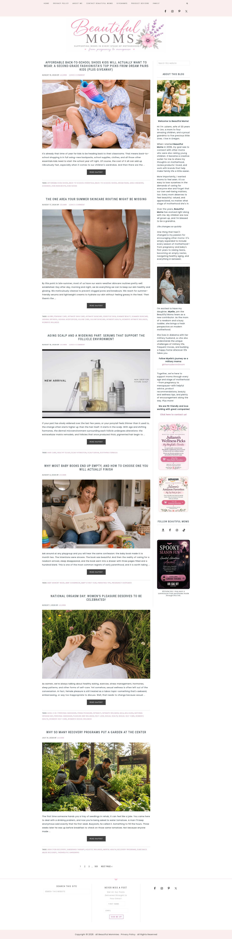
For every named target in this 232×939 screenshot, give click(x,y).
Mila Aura (129, 713)
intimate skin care (76, 316)
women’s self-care (58, 719)
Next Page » (106, 866)
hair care (52, 452)
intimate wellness (110, 713)
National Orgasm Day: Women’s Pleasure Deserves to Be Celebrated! (96, 597)
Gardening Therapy (76, 849)
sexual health (111, 716)
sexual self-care (127, 716)
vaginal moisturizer (67, 319)
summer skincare (140, 316)
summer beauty (124, 316)
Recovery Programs (126, 849)
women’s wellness (50, 322)
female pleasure (84, 713)
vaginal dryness (49, 319)
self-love (99, 716)
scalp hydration (79, 452)
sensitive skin (109, 316)
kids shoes (72, 186)
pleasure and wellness (83, 716)
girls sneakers (137, 183)
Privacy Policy (128, 934)
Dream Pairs (123, 183)
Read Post (96, 172)
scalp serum (93, 452)
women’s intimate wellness (134, 319)
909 (96, 866)
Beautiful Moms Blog (116, 35)
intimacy (97, 713)
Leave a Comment (77, 75)
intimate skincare (94, 316)
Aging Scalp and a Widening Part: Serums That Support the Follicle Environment (96, 337)
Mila (122, 713)
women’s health (113, 319)
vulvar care (83, 319)
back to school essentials (81, 183)
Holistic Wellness (94, 849)
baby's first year (89, 583)
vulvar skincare (98, 319)
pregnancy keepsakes (122, 583)
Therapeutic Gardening (68, 852)
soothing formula (108, 452)
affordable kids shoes (58, 183)
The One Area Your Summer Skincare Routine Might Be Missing (96, 199)
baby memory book (56, 583)
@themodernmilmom (173, 364)
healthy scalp (63, 452)
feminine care (60, 316)
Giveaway (46, 186)
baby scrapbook (73, 583)
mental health (109, 849)
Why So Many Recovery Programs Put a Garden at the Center (96, 732)
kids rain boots (59, 186)
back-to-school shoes (106, 183)
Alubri (50, 316)
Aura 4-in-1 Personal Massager (62, 713)
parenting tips (104, 583)
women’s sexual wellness (80, 719)
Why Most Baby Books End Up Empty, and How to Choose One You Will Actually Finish (96, 467)
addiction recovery (57, 849)
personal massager (63, 716)
